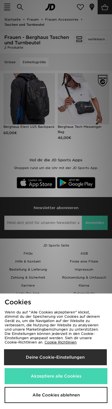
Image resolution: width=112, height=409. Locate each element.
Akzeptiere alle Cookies (56, 376)
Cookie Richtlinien (61, 342)
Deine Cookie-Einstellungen (55, 357)
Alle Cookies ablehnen (56, 395)
